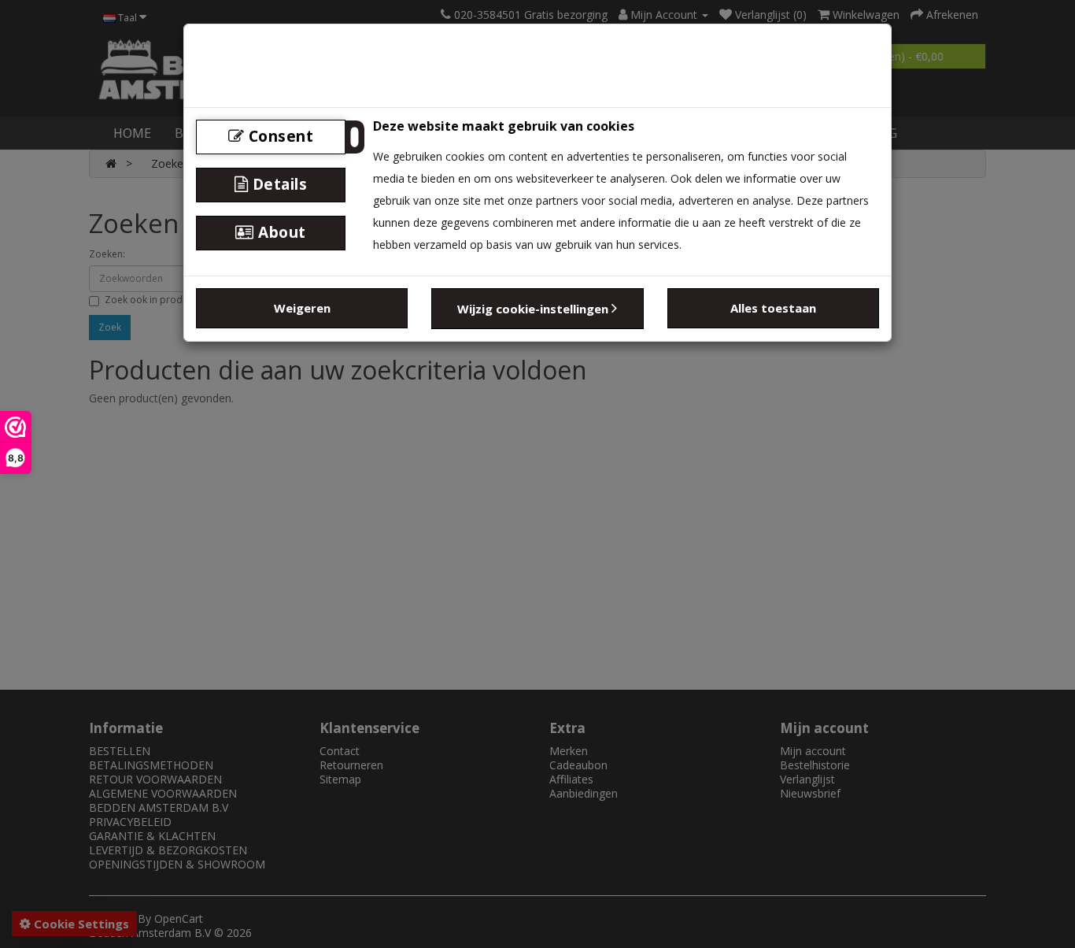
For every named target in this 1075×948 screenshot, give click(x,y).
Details (277, 184)
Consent (278, 136)
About (280, 232)
